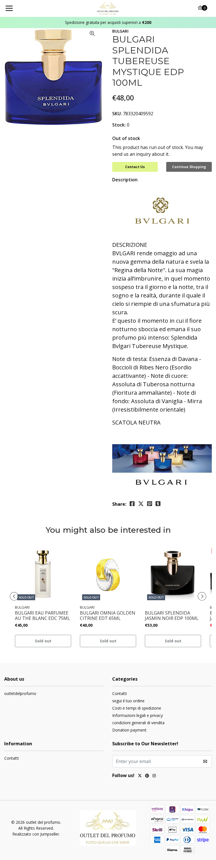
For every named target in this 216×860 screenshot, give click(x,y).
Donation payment (129, 730)
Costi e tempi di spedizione (136, 708)
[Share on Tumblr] (158, 504)
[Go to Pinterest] (147, 776)
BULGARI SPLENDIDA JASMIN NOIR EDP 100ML (172, 615)
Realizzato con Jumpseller (35, 834)
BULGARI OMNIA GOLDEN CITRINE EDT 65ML (107, 615)
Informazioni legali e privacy (137, 715)
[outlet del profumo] (108, 8)
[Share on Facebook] (132, 504)
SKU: (117, 113)
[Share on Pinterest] (149, 504)
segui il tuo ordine (128, 700)
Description (125, 180)
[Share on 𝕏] (141, 504)
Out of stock (126, 138)
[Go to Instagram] (154, 776)
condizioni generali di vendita (138, 722)
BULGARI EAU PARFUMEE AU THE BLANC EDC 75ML (42, 615)
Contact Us (135, 166)
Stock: (119, 125)
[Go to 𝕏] (140, 776)
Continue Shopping (189, 166)
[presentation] (14, 596)
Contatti (119, 693)
